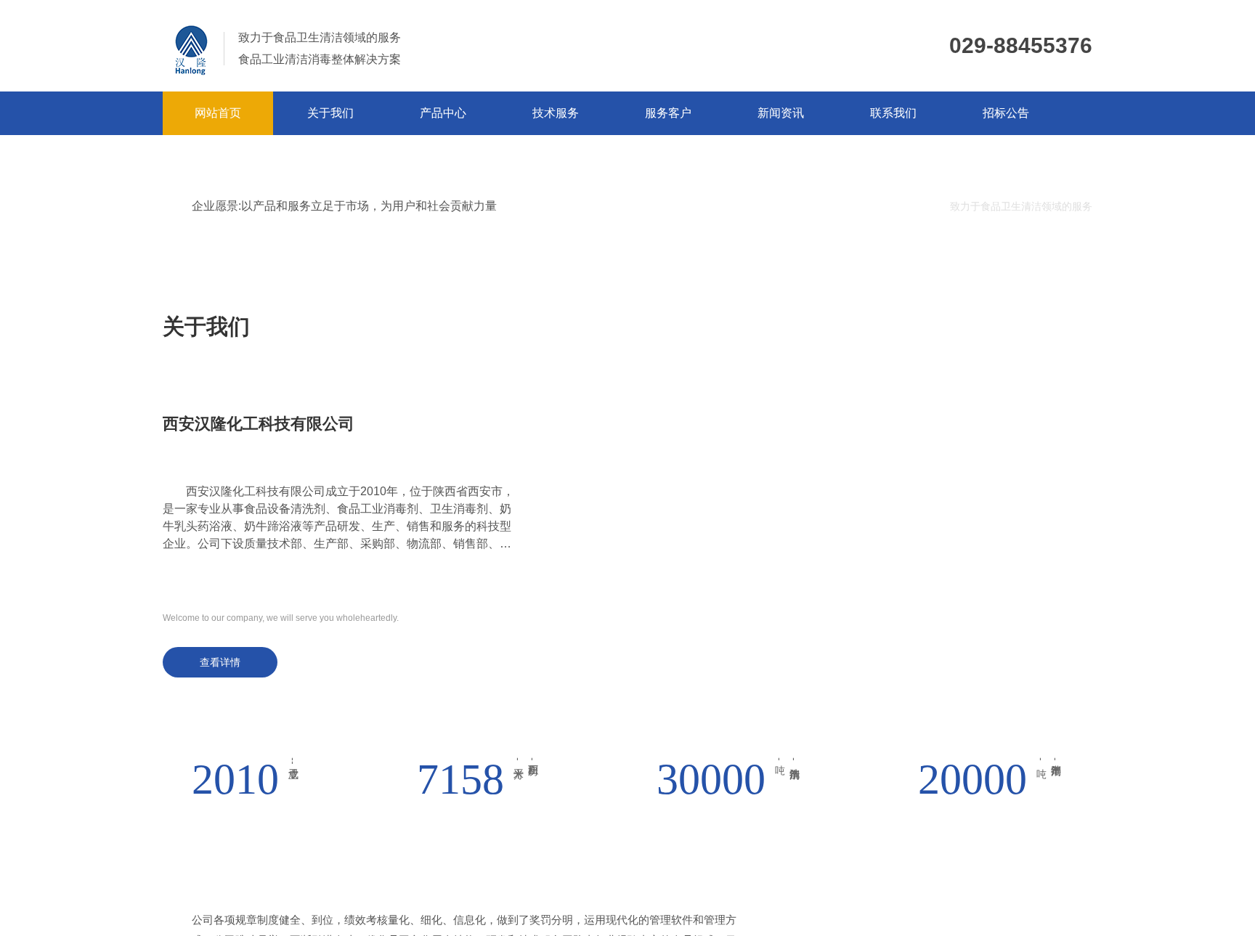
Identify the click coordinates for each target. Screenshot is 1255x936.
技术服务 (555, 113)
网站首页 (218, 113)
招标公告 (1006, 113)
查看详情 (220, 662)
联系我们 (893, 113)
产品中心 (443, 113)
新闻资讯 (781, 113)
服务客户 (668, 113)
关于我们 (330, 113)
